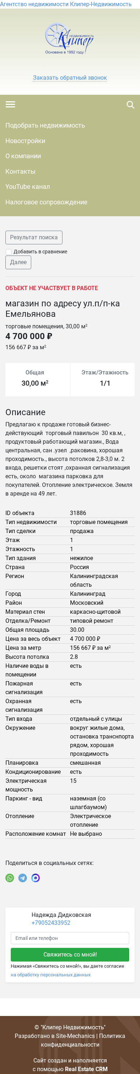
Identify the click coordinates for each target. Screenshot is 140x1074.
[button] (70, 77)
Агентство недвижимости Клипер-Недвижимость (66, 4)
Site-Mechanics (75, 1036)
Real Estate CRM (86, 1069)
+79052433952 (51, 922)
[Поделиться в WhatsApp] (9, 878)
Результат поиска (34, 237)
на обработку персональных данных (50, 974)
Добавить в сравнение (40, 251)
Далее (18, 262)
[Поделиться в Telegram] (22, 878)
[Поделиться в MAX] (35, 878)
